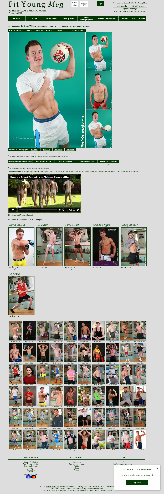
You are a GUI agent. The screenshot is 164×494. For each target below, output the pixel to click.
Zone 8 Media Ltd (52, 487)
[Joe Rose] (15, 427)
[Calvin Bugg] (126, 340)
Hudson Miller (15, 406)
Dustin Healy (85, 363)
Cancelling (31, 470)
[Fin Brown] (15, 383)
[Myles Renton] (56, 448)
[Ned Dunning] (70, 448)
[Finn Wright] (43, 383)
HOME (16, 18)
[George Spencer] (70, 383)
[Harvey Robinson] (126, 383)
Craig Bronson (43, 363)
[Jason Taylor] (112, 405)
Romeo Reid (72, 225)
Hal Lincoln (42, 225)
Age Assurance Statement (122, 464)
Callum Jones (112, 341)
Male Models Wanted (107, 18)
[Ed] (98, 362)
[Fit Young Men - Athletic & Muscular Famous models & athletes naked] (36, 8)
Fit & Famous (52, 18)
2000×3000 (70, 150)
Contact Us (77, 462)
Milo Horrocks (29, 450)
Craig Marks (57, 363)
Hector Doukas (140, 384)
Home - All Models (31, 462)
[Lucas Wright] (112, 427)
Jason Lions (98, 406)
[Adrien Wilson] (15, 340)
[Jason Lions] (98, 405)
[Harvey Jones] (112, 383)
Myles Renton (57, 450)
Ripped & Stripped (26, 215)
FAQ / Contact (138, 18)
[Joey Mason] (29, 427)
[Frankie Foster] (56, 383)
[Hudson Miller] (15, 405)
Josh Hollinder (57, 428)
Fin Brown (14, 274)
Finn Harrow (29, 384)
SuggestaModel (74, 4)
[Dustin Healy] (84, 362)
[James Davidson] (56, 405)
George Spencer (71, 384)
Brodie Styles (98, 341)
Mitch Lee (43, 450)
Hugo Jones (29, 406)
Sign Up (137, 482)
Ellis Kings (112, 363)
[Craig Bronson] (43, 362)
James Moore (70, 406)
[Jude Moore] (70, 427)
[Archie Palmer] (29, 340)
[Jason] (84, 405)
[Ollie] (84, 448)
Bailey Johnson (129, 225)
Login (100, 4)
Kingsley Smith (84, 428)
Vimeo (76, 470)
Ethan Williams (126, 363)
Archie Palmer (29, 341)
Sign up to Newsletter (77, 464)
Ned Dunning (71, 450)
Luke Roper (15, 450)
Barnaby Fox (71, 341)
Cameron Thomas (140, 341)
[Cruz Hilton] (70, 362)
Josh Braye (43, 428)
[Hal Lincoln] (84, 383)
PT (126, 450)
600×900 (34, 150)
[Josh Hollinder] (56, 427)
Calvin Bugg (126, 341)
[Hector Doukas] (139, 383)
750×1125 (46, 150)
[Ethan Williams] (126, 362)
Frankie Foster (56, 384)
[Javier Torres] (126, 405)
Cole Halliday (29, 363)
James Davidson (57, 406)
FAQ (31, 472)
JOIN (34, 18)
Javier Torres (126, 406)
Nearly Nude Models (30, 466)
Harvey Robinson (126, 384)
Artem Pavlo (43, 341)
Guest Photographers (86, 18)
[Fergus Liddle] (139, 362)
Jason (84, 406)
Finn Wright (43, 384)
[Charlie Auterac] (15, 362)
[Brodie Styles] (98, 340)
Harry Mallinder (98, 384)
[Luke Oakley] (139, 427)
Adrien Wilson (15, 341)
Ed (98, 363)
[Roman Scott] (139, 448)
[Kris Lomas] (98, 427)
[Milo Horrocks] (29, 448)
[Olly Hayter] (98, 448)
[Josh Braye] (43, 427)
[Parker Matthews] (112, 448)
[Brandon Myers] (84, 340)
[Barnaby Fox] (70, 340)
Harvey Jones (112, 384)
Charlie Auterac (15, 363)
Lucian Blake (126, 428)
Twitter (76, 466)
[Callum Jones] (112, 340)
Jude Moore (70, 428)
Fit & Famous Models (31, 464)
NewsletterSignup (84, 4)
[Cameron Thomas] (139, 340)
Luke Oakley (140, 428)
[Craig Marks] (56, 362)
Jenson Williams (140, 406)
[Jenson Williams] (139, 405)
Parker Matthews (112, 450)
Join (31, 468)
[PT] (126, 448)
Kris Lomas (98, 428)
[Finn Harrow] (29, 383)
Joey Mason (29, 428)
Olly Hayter (98, 450)
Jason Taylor (112, 406)
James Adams (17, 225)
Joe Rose (15, 428)
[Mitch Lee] (43, 448)
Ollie (84, 450)
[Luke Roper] (15, 448)
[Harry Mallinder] (98, 383)
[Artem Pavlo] (43, 340)
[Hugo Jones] (29, 405)
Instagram (76, 468)
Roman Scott (140, 450)
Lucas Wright (112, 428)
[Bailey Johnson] (56, 340)
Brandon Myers (101, 225)
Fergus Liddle (140, 363)
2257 (122, 462)
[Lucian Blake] (126, 427)
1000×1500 (58, 150)
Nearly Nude (68, 18)
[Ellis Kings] (112, 362)
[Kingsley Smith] (84, 427)
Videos (125, 18)
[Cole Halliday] (29, 362)
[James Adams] (43, 405)
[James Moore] (70, 405)
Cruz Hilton (70, 363)
